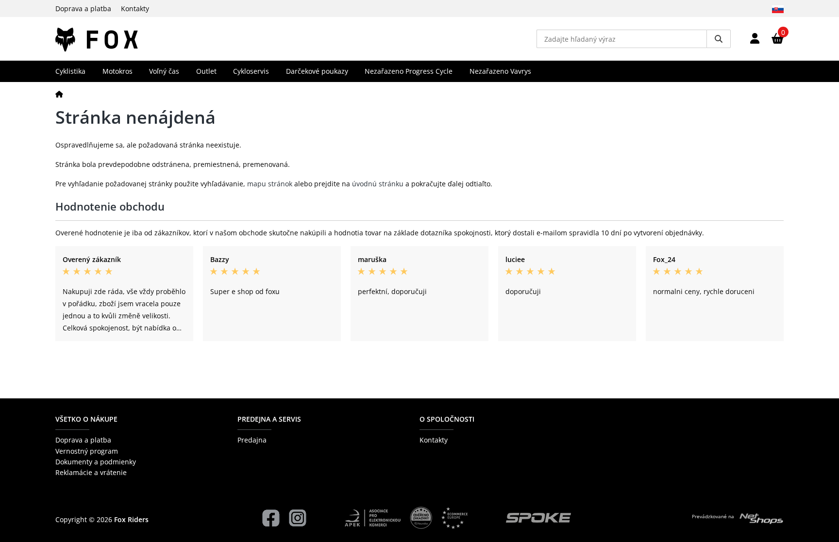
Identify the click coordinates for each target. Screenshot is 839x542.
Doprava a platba (83, 8)
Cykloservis (251, 71)
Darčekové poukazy (317, 71)
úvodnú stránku (377, 183)
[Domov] (59, 94)
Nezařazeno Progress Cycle (409, 71)
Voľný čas (164, 71)
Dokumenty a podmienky (95, 461)
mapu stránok (269, 183)
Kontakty (135, 8)
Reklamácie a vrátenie (91, 472)
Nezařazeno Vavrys (500, 71)
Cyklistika (70, 71)
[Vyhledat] (718, 39)
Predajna (252, 439)
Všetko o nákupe (86, 419)
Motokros (117, 71)
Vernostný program (86, 451)
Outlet (206, 71)
